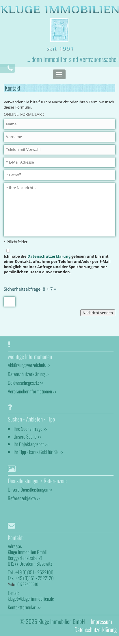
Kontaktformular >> (24, 607)
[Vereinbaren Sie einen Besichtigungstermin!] (10, 68)
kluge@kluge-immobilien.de (31, 598)
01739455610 (27, 584)
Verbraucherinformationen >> (32, 391)
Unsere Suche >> (27, 436)
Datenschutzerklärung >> (28, 373)
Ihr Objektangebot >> (31, 444)
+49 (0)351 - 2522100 (34, 572)
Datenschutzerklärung (48, 256)
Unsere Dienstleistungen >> (30, 489)
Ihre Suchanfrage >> (30, 428)
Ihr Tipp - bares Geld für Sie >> (38, 451)
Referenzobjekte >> (24, 498)
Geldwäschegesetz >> (25, 382)
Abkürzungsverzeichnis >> (29, 365)
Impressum (101, 621)
